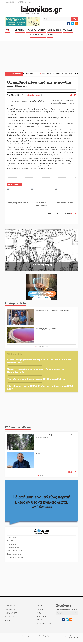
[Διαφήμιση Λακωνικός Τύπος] (41, 502)
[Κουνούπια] (41, 287)
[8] (45, 346)
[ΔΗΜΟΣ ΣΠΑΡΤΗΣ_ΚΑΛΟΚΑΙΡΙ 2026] (22, 21)
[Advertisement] (41, 56)
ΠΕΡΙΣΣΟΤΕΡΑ (71, 472)
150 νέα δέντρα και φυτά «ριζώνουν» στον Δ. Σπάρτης (45, 73)
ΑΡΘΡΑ (73, 213)
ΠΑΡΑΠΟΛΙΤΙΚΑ (31, 30)
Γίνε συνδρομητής (44, 636)
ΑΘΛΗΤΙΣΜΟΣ (51, 30)
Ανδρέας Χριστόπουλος (33, 95)
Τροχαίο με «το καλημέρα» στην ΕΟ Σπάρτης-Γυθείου (36, 379)
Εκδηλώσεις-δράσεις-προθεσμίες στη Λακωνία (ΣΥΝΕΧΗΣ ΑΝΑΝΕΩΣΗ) (40, 361)
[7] (43, 346)
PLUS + (42, 35)
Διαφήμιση (34, 636)
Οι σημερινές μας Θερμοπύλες (17, 203)
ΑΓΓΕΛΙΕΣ (50, 35)
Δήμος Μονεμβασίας (13, 547)
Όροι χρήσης (25, 636)
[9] (46, 346)
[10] (47, 346)
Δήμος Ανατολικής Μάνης (14, 551)
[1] (35, 346)
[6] (42, 346)
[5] (40, 346)
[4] (39, 346)
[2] (36, 346)
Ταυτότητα (17, 636)
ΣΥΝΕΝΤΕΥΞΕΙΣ (67, 30)
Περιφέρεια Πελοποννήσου (15, 557)
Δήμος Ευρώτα (11, 544)
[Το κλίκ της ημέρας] (41, 250)
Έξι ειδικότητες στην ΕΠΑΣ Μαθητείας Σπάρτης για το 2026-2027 (40, 387)
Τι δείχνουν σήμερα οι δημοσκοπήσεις (41, 204)
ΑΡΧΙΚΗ (7, 31)
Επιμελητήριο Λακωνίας (14, 554)
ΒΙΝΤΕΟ (58, 30)
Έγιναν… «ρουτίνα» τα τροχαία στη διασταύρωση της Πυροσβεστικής (35, 370)
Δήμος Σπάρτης (11, 537)
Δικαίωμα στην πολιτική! (65, 203)
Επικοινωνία (8, 636)
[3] (37, 346)
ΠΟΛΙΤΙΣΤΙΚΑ (41, 30)
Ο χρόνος (37, 453)
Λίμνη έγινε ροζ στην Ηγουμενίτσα (45, 329)
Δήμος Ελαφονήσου (13, 541)
